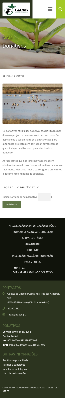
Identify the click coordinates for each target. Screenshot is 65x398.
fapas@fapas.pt (17, 314)
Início (9, 75)
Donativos (32, 250)
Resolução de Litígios (14, 369)
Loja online (32, 244)
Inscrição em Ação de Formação (32, 255)
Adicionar (12, 204)
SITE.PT (5, 391)
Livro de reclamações (14, 373)
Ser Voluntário (32, 238)
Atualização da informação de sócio (32, 225)
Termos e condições (13, 364)
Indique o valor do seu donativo (20, 196)
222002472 (14, 308)
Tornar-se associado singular (32, 231)
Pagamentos (32, 262)
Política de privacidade (15, 360)
